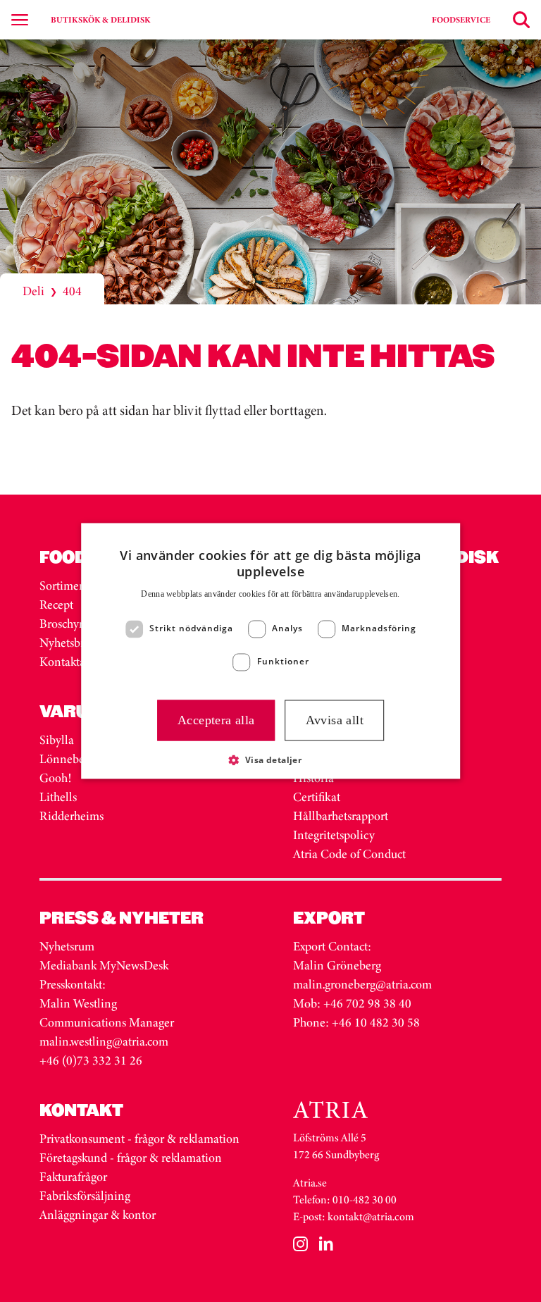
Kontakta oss (71, 661)
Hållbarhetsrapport (340, 816)
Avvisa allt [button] (334, 720)
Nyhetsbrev (67, 642)
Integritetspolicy (334, 835)
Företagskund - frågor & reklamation (130, 1157)
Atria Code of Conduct (349, 854)
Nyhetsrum (66, 946)
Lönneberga (69, 759)
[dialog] (270, 651)
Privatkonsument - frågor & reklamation (139, 1138)
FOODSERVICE (461, 19)
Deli (33, 291)
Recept (56, 604)
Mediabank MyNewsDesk (105, 965)
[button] (271, 760)
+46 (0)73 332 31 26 (90, 1060)
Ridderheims (71, 816)
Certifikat (316, 797)
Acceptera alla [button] (216, 720)
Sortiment (64, 585)
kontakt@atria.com (371, 1216)
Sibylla (56, 740)
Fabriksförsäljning (84, 1195)
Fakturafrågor (73, 1176)
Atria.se (310, 1182)
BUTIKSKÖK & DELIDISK (100, 19)
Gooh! (55, 778)
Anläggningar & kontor (97, 1214)
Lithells (58, 797)
